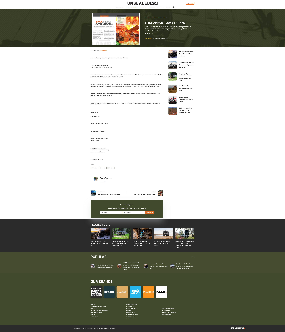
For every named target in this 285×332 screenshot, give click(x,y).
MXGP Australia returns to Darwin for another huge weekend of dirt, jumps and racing (131, 266)
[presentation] (172, 54)
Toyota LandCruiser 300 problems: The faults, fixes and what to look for (184, 266)
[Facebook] (145, 33)
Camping (143, 7)
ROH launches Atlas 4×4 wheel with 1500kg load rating (162, 243)
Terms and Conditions (132, 319)
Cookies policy (130, 306)
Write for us (94, 319)
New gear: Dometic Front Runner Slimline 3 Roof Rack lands (186, 54)
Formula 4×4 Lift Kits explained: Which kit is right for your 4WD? (141, 243)
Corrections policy (131, 308)
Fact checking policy (132, 314)
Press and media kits (96, 312)
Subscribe (190, 3)
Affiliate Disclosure (131, 304)
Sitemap (93, 314)
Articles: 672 (103, 182)
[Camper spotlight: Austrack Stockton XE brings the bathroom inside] (121, 233)
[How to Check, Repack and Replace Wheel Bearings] (93, 266)
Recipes (111, 168)
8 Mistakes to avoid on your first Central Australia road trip (185, 110)
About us (93, 304)
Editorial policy (130, 312)
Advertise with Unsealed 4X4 (98, 306)
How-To (103, 168)
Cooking (94, 168)
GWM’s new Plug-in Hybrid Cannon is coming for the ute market (186, 65)
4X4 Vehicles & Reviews (168, 308)
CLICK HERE (103, 50)
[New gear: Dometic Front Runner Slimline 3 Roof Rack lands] (100, 233)
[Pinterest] (147, 33)
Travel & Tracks (166, 314)
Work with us (94, 316)
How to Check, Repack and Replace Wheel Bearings (105, 266)
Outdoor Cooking (161, 18)
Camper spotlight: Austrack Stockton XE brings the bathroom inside (185, 77)
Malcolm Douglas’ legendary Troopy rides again (186, 88)
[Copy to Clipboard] (152, 33)
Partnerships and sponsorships (99, 310)
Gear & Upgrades (131, 7)
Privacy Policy (130, 316)
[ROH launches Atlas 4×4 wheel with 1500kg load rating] (163, 233)
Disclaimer (129, 310)
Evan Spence (148, 38)
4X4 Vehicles (119, 7)
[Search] (173, 7)
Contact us (94, 308)
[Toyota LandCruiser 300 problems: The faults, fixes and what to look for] (172, 266)
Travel (151, 7)
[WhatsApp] (149, 33)
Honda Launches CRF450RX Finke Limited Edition (186, 99)
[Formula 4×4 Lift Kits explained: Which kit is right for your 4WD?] (142, 233)
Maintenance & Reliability (169, 312)
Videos (168, 7)
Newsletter (160, 7)
